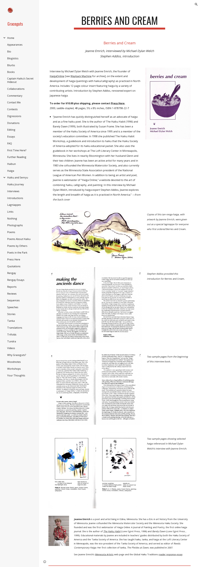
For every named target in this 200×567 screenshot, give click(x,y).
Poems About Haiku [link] (18, 239)
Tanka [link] (11, 321)
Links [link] (10, 211)
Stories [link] (11, 314)
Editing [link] (11, 129)
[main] (119, 22)
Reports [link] (12, 286)
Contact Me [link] (14, 102)
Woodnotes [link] (14, 362)
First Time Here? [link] (16, 150)
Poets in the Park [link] (17, 252)
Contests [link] (12, 109)
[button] (196, 4)
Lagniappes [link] (14, 205)
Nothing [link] (12, 218)
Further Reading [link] (16, 157)
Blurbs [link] (11, 65)
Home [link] (10, 38)
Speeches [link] (12, 307)
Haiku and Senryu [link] (17, 177)
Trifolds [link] (11, 334)
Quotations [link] (13, 266)
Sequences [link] (13, 300)
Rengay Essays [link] (15, 280)
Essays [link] (11, 136)
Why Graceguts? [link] (16, 355)
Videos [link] (11, 348)
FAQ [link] (9, 143)
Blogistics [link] (12, 58)
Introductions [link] (15, 198)
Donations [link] (13, 123)
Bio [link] (9, 51)
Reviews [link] (12, 293)
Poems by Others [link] (17, 246)
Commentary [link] (14, 95)
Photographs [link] (15, 225)
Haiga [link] (10, 171)
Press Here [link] (13, 259)
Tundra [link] (11, 341)
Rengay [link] (11, 273)
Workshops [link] (14, 368)
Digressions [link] (14, 116)
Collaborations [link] (16, 89)
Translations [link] (14, 327)
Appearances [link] (14, 44)
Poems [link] (11, 232)
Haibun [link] (11, 164)
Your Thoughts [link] (16, 375)
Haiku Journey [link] (15, 184)
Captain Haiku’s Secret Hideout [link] (20, 80)
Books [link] (11, 72)
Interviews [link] (13, 191)
